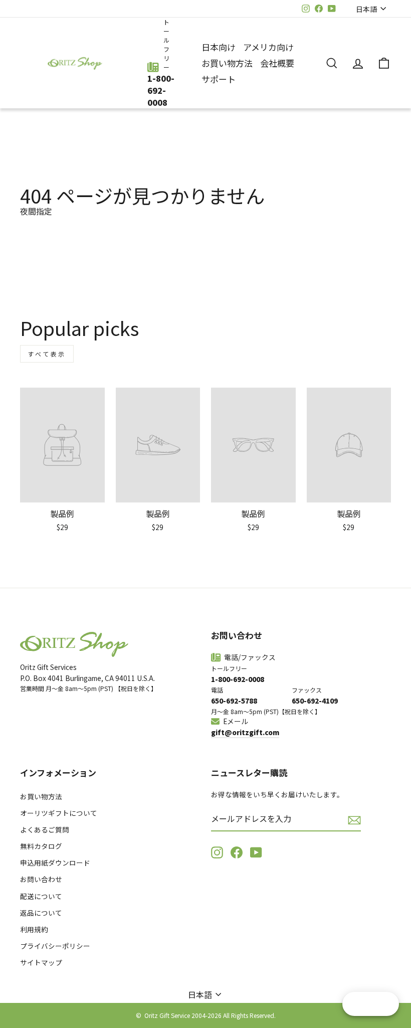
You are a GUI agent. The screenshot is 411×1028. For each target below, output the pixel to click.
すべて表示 (47, 354)
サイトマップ (41, 962)
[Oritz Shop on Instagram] (217, 852)
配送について (41, 896)
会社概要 (277, 63)
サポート (218, 79)
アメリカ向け (268, 47)
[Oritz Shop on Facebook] (237, 852)
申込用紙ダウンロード (55, 863)
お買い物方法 (227, 63)
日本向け (218, 47)
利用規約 (34, 929)
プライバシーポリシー (55, 946)
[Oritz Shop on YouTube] (256, 852)
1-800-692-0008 (160, 90)
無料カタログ (41, 846)
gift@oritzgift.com (245, 732)
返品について (41, 913)
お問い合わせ (41, 879)
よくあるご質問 (44, 829)
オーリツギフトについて (58, 813)
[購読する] (354, 819)
